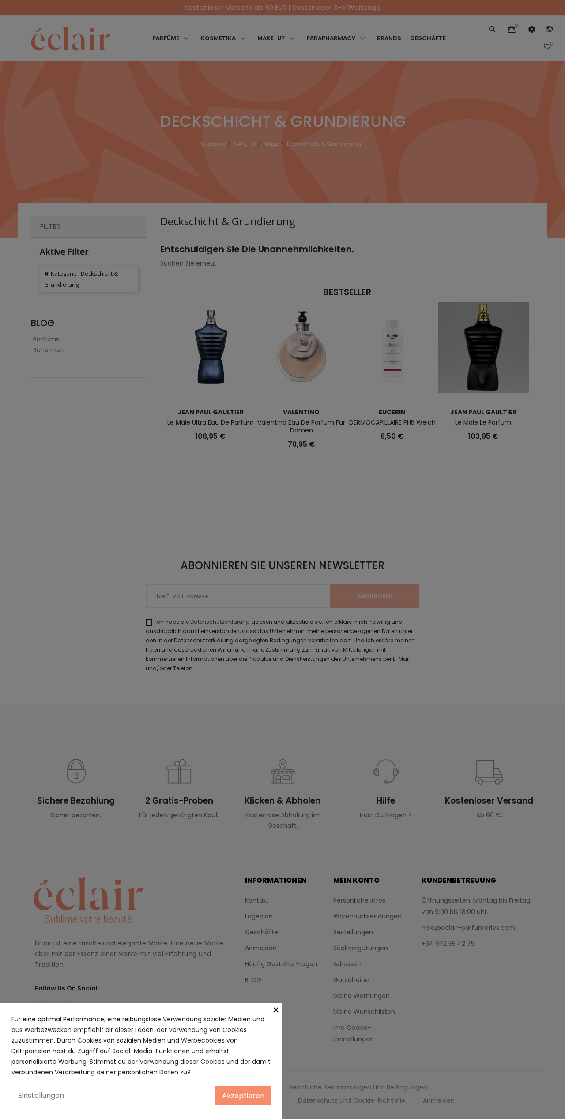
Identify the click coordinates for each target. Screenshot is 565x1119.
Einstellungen (41, 1095)
